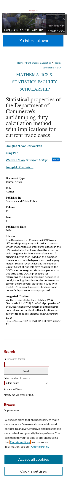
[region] (33, 446)
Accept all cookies (33, 459)
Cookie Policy (40, 446)
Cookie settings (20, 442)
